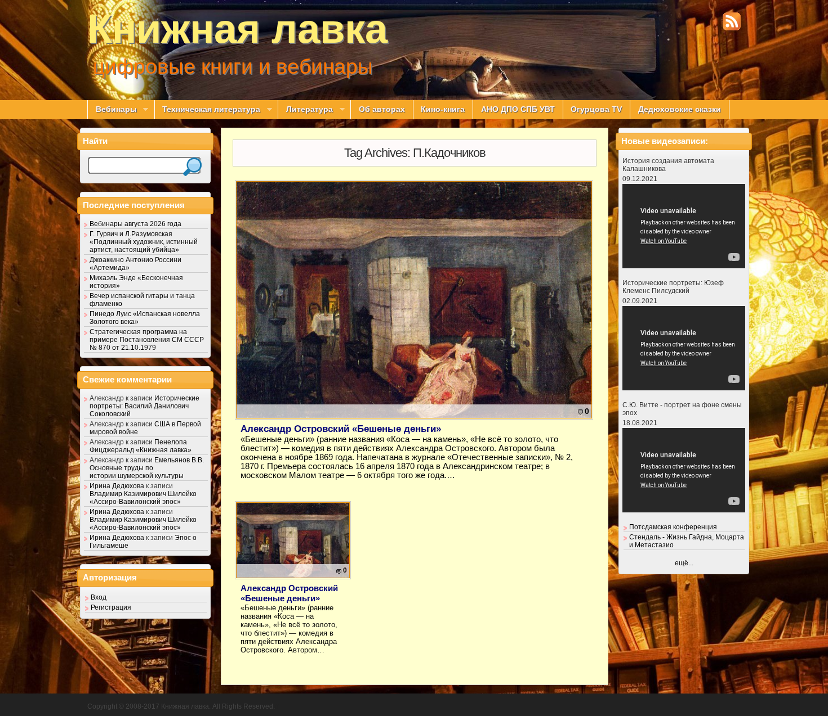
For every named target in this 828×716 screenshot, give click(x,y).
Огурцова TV (596, 109)
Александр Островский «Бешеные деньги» (341, 429)
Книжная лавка (237, 28)
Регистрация (111, 607)
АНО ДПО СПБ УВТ (518, 109)
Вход (98, 597)
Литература (305, 109)
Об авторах (382, 109)
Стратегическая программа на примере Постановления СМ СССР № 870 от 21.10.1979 (147, 340)
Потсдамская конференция (673, 527)
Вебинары (112, 109)
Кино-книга (443, 109)
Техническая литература (207, 109)
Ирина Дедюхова (117, 486)
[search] (192, 167)
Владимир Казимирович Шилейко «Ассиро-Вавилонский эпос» (143, 498)
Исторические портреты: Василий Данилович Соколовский (144, 406)
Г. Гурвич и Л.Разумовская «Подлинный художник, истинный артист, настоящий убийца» (144, 242)
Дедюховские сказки (679, 109)
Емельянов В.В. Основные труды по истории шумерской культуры (147, 468)
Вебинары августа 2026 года (135, 224)
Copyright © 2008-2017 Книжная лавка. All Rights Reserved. (181, 706)
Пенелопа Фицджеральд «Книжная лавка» (141, 446)
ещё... (684, 563)
